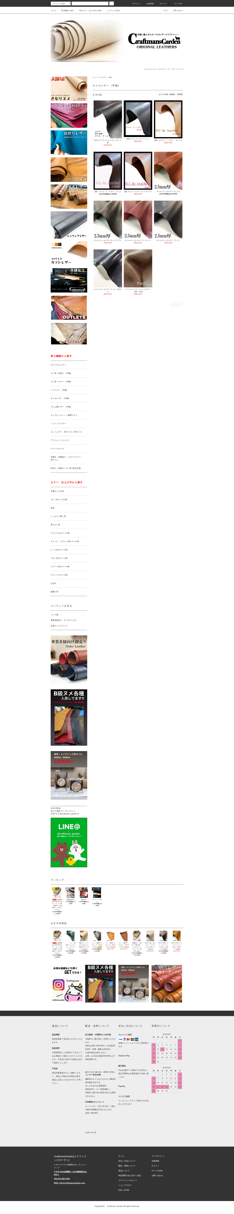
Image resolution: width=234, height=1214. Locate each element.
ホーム (53, 10)
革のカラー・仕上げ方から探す (90, 10)
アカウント (136, 4)
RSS (120, 1190)
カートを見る (157, 1171)
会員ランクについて (59, 626)
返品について (124, 1171)
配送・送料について (126, 1166)
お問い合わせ (178, 10)
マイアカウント (158, 1156)
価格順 (172, 94)
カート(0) (178, 4)
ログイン (163, 4)
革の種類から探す (67, 10)
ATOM (126, 1190)
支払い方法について (126, 1161)
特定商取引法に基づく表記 (129, 1175)
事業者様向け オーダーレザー (64, 620)
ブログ (165, 10)
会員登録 (150, 4)
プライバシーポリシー (127, 1180)
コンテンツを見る (113, 10)
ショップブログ (125, 1185)
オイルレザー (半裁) (105, 77)
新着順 (180, 94)
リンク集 (54, 615)
